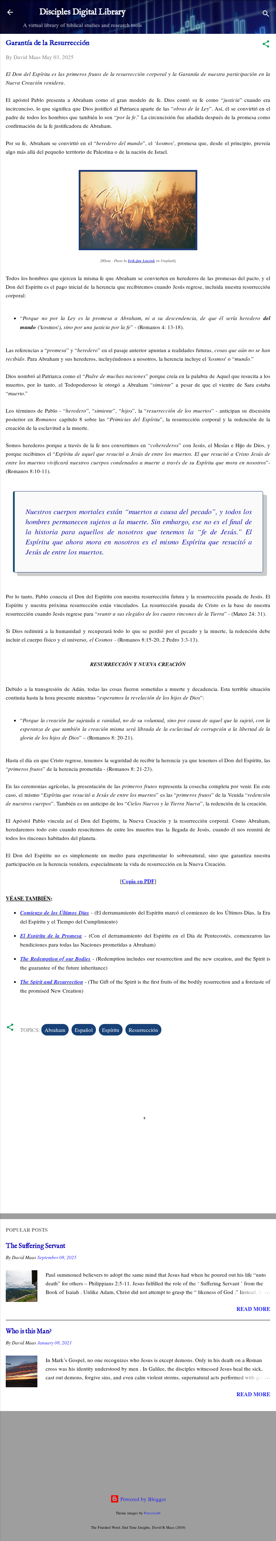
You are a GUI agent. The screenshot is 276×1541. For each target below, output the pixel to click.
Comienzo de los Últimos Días (54, 912)
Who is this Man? (29, 1331)
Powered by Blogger (142, 1498)
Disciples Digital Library (82, 12)
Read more (253, 1309)
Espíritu (110, 1029)
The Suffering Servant (35, 1246)
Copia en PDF (138, 881)
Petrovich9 (152, 1512)
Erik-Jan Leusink (141, 260)
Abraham (55, 1029)
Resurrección (143, 1029)
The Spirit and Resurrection (51, 981)
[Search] (266, 15)
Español (84, 1029)
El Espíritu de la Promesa (51, 935)
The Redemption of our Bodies (55, 958)
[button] (266, 45)
